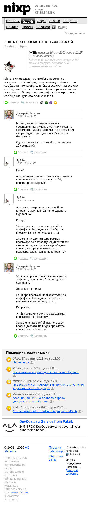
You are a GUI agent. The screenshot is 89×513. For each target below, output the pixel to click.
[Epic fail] (41, 102)
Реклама (43, 27)
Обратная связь (56, 457)
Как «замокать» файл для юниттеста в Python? (46, 372)
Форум (28, 21)
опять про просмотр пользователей (38, 41)
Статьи (54, 21)
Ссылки (12, 27)
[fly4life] (15, 70)
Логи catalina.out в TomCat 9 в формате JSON (45, 411)
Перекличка (21, 362)
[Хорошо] (50, 102)
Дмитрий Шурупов (72, 471)
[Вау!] (55, 102)
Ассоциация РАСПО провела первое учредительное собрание (39, 399)
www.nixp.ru (19, 492)
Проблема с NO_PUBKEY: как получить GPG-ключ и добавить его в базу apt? (48, 386)
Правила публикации (57, 449)
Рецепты (70, 21)
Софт (41, 21)
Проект (27, 27)
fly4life (33, 52)
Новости (13, 21)
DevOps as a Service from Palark (46, 421)
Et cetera (9, 46)
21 (34, 362)
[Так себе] (46, 102)
